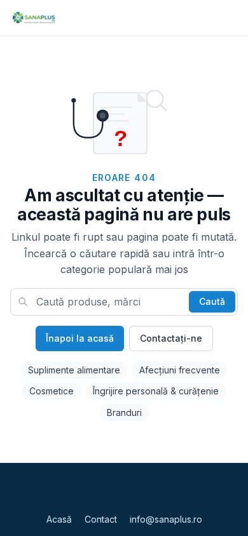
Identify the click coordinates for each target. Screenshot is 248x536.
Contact (101, 519)
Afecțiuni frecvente (179, 370)
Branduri (124, 412)
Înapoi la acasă (80, 338)
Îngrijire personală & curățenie (156, 390)
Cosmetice (51, 390)
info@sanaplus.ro (166, 519)
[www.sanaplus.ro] (33, 18)
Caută (212, 302)
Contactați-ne (171, 338)
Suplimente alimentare (74, 370)
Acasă (59, 519)
